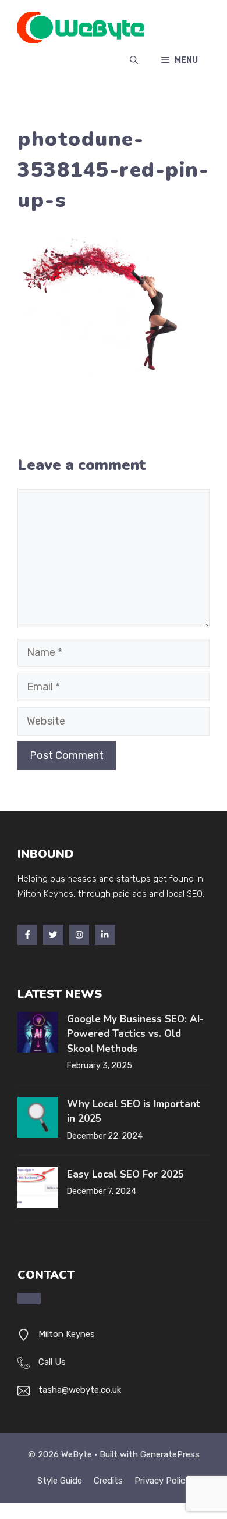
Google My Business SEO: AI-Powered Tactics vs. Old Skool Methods (135, 1034)
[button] (134, 60)
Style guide (59, 1480)
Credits (108, 1480)
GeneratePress (170, 1454)
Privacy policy (162, 1480)
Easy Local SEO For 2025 (125, 1174)
